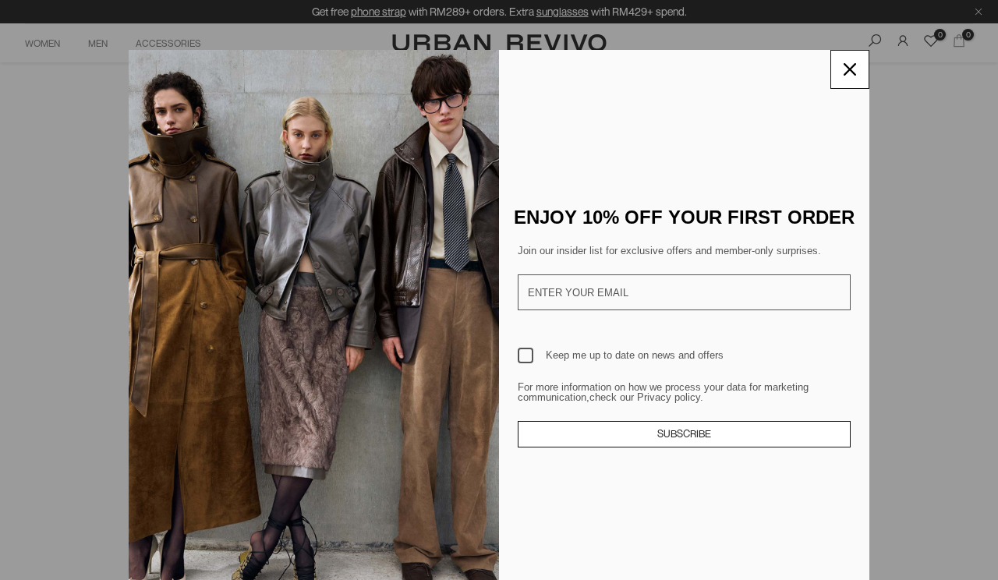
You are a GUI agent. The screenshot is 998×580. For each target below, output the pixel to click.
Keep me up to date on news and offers (635, 355)
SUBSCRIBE (684, 433)
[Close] (849, 69)
